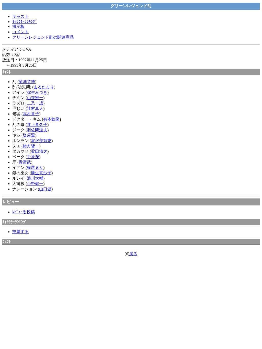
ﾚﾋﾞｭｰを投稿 (23, 212)
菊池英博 (27, 81)
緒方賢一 (31, 146)
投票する (20, 231)
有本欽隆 (51, 119)
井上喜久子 (37, 124)
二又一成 (35, 103)
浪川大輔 (35, 178)
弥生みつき (37, 92)
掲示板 (18, 26)
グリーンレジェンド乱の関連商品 (43, 37)
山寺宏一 (35, 98)
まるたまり (44, 87)
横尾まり (35, 167)
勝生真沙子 (41, 173)
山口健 (45, 189)
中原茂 (33, 157)
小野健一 (35, 183)
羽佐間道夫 (37, 130)
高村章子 (31, 114)
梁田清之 (39, 151)
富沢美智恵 (41, 140)
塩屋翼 (29, 135)
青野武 (25, 162)
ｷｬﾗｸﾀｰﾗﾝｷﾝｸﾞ (24, 21)
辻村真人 (35, 108)
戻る (133, 254)
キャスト (20, 16)
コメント (20, 32)
